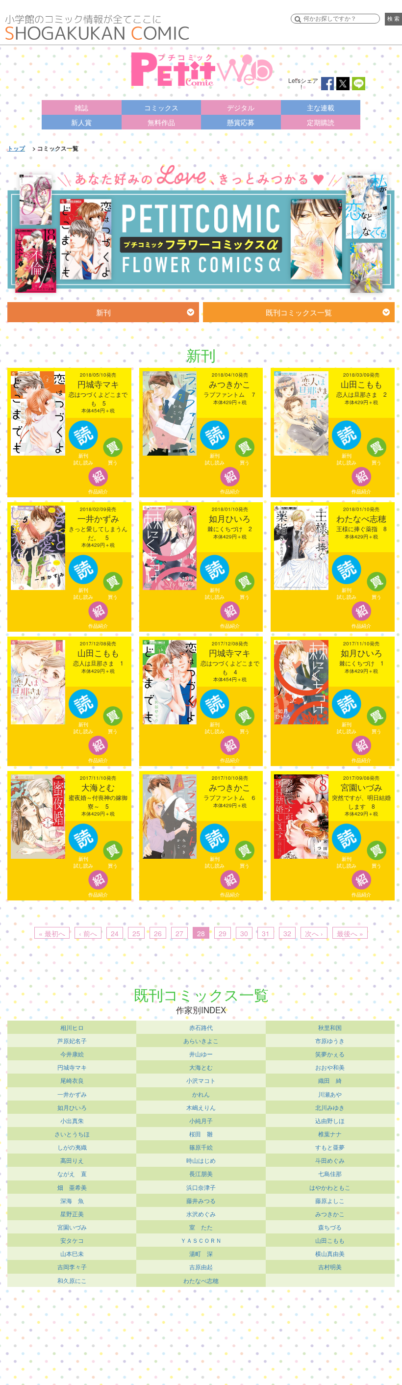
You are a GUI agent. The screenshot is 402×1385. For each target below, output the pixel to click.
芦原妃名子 (72, 1040)
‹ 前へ (88, 933)
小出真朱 (72, 1120)
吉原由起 (201, 1266)
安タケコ (72, 1240)
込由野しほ (330, 1120)
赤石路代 (201, 1027)
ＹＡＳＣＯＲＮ (201, 1240)
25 (136, 933)
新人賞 (81, 122)
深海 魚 (72, 1200)
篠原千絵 (201, 1147)
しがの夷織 (72, 1147)
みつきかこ (330, 1213)
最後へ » (350, 933)
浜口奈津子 (201, 1187)
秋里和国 (330, 1027)
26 (158, 933)
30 (244, 933)
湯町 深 (201, 1253)
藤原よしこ (330, 1200)
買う (113, 462)
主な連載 (320, 107)
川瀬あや (330, 1094)
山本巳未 (72, 1253)
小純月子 (201, 1120)
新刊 (103, 312)
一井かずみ (72, 1094)
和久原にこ (72, 1280)
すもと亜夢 (330, 1147)
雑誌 (81, 107)
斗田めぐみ (330, 1160)
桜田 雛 (201, 1133)
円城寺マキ (72, 1067)
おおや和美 (330, 1067)
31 (266, 933)
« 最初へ (52, 933)
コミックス (161, 107)
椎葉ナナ (330, 1133)
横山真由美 (330, 1253)
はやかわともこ (330, 1187)
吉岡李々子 (72, 1266)
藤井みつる (201, 1200)
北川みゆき (330, 1107)
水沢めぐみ (201, 1213)
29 (222, 933)
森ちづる (330, 1227)
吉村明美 (330, 1266)
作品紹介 (98, 491)
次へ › (314, 933)
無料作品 (161, 122)
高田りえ (72, 1160)
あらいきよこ (201, 1040)
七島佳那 (330, 1173)
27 (179, 933)
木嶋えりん (201, 1107)
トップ (16, 148)
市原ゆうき (330, 1040)
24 (115, 933)
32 (287, 933)
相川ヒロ (72, 1027)
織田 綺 (330, 1080)
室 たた (201, 1227)
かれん (201, 1094)
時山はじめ (201, 1160)
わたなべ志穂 (201, 1280)
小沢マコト (201, 1080)
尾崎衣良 (72, 1080)
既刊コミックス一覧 (299, 312)
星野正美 (72, 1213)
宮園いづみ (72, 1227)
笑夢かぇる (330, 1054)
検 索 (393, 19)
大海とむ (201, 1067)
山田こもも (330, 1240)
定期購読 (320, 122)
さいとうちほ (72, 1133)
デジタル (240, 107)
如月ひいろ (72, 1107)
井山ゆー (201, 1054)
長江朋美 (201, 1173)
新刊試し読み (83, 459)
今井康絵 (72, 1054)
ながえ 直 (72, 1173)
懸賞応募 (240, 122)
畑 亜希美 (72, 1187)
